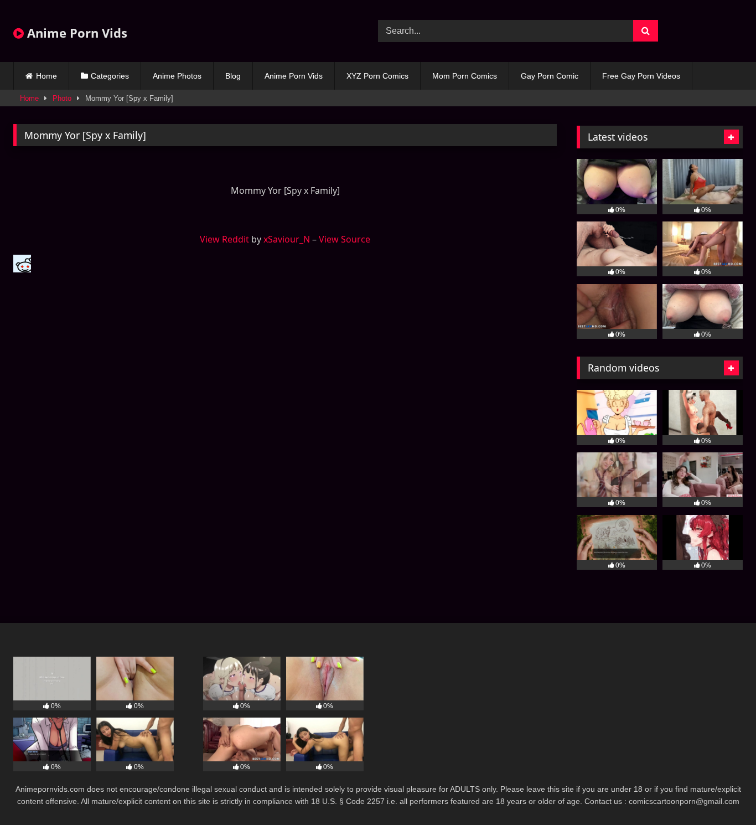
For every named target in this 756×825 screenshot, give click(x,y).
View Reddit (224, 239)
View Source (344, 239)
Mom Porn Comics (464, 75)
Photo (62, 98)
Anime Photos (177, 75)
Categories (110, 75)
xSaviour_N (286, 239)
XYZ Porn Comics (377, 75)
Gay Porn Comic (549, 75)
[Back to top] (722, 792)
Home (46, 75)
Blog (233, 75)
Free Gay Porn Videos (641, 75)
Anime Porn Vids (75, 32)
